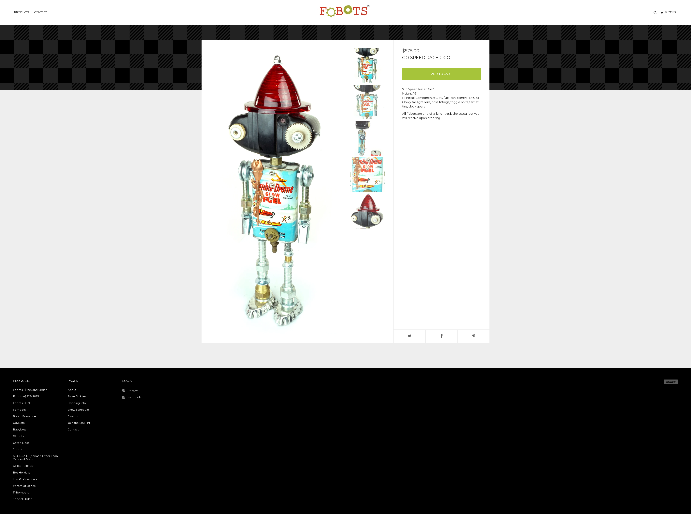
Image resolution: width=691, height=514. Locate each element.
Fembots (19, 409)
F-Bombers (21, 492)
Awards (73, 416)
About (72, 390)
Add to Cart (441, 74)
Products (21, 12)
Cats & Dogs (21, 443)
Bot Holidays (21, 472)
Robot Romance (24, 416)
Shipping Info (77, 403)
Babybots (19, 429)
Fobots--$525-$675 (26, 396)
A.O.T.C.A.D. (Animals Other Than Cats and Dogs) (35, 457)
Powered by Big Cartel (671, 382)
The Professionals (25, 479)
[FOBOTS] (344, 12)
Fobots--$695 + (23, 403)
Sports (17, 449)
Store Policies (77, 396)
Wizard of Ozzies (24, 486)
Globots (18, 436)
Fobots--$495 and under (30, 390)
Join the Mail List (79, 423)
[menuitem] (21, 12)
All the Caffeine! (23, 466)
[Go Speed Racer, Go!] (367, 65)
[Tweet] (410, 336)
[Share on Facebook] (441, 336)
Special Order (22, 499)
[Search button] (655, 12)
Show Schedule (78, 409)
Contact (40, 12)
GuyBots (18, 423)
